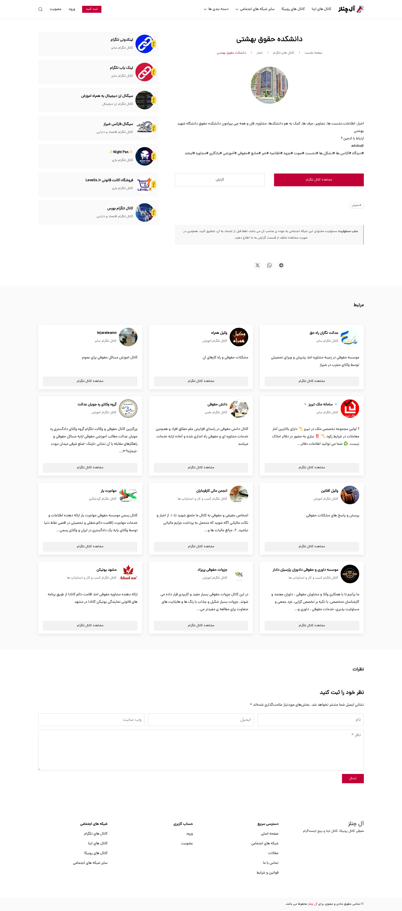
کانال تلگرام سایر (122, 48)
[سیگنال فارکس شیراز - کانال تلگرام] (144, 128)
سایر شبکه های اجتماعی (90, 863)
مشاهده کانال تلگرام (319, 179)
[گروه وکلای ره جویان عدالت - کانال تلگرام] (128, 409)
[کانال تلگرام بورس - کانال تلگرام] (144, 213)
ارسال (353, 778)
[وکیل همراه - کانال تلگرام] (239, 337)
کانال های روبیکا (293, 9)
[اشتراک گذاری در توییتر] (257, 265)
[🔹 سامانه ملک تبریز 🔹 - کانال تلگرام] (350, 409)
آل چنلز (356, 824)
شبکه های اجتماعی (264, 843)
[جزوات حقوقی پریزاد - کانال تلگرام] (239, 574)
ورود (71, 9)
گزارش (220, 179)
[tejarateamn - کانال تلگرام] (128, 337)
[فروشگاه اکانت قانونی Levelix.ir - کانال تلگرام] (144, 184)
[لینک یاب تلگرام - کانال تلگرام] (144, 72)
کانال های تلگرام (95, 834)
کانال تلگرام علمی (216, 412)
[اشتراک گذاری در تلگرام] (281, 265)
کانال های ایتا (321, 9)
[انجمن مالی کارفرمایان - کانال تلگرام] (239, 495)
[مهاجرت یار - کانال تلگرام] (128, 495)
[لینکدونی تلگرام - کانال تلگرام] (144, 44)
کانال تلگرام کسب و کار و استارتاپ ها (202, 499)
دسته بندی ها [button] (218, 9)
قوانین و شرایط (267, 873)
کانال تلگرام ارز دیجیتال (117, 104)
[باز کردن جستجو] (40, 9)
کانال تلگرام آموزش (214, 341)
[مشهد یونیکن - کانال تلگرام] (128, 574)
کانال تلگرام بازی (122, 160)
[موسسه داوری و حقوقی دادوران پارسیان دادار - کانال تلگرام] (350, 574)
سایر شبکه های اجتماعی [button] (257, 9)
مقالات (273, 853)
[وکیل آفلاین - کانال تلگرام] (350, 495)
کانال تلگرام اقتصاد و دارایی (115, 132)
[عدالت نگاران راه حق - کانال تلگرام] (350, 337)
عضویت (55, 9)
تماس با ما (270, 863)
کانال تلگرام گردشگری (103, 499)
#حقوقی (356, 205)
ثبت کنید (92, 9)
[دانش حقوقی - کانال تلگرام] (239, 409)
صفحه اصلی (269, 834)
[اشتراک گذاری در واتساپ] (269, 265)
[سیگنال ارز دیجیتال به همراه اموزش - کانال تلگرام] (144, 100)
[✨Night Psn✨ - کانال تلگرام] (144, 156)
